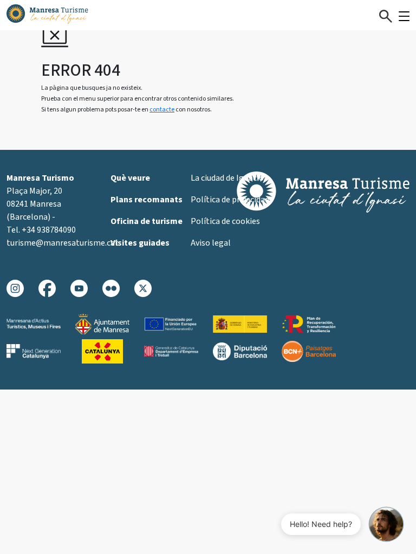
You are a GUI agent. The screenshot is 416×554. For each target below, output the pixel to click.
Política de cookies (225, 221)
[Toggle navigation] (404, 16)
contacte (162, 109)
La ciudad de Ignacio (227, 178)
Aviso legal (211, 243)
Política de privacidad (230, 200)
